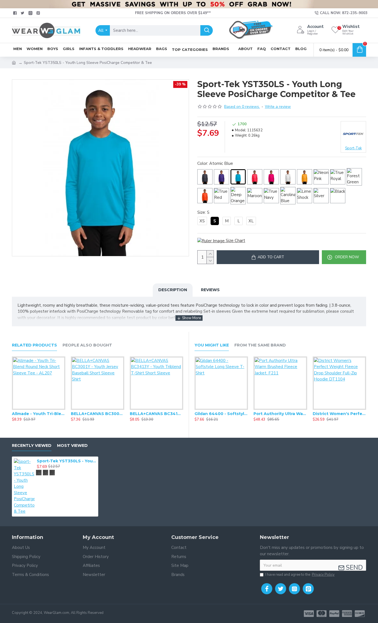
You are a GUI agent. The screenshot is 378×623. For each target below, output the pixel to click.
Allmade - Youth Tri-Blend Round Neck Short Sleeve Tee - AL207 (38, 413)
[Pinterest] (308, 588)
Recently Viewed (31, 445)
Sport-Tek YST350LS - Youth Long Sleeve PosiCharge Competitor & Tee (67, 460)
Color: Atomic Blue (215, 163)
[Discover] (360, 613)
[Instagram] (294, 588)
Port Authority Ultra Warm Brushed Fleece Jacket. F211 (280, 413)
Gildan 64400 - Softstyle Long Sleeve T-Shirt (221, 413)
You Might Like (212, 345)
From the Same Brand (260, 345)
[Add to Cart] (39, 472)
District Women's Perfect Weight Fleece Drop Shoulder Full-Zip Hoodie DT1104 (339, 413)
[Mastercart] (322, 613)
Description (172, 289)
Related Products (34, 345)
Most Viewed (72, 445)
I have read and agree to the (300, 574)
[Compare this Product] (49, 409)
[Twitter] (280, 588)
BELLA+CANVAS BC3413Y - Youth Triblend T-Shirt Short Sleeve (156, 413)
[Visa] (309, 613)
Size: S (203, 212)
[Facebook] (266, 588)
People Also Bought (87, 345)
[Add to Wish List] (38, 409)
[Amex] (347, 613)
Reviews (210, 289)
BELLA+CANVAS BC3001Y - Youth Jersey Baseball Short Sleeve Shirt (97, 413)
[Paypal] (334, 613)
